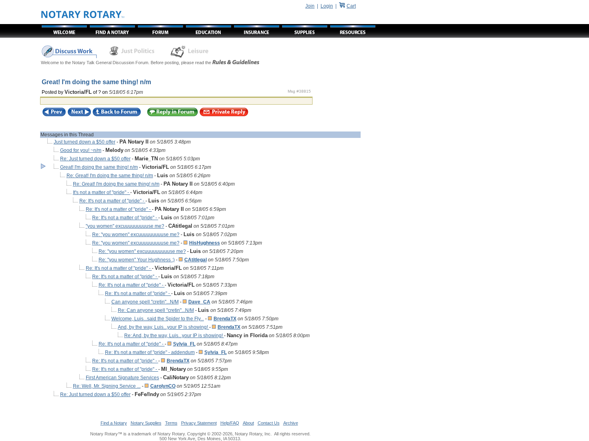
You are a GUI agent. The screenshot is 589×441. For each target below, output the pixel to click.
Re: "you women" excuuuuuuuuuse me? (136, 234)
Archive (290, 423)
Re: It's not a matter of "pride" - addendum (150, 352)
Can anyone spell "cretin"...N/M (145, 302)
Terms (171, 423)
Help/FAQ (229, 423)
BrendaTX (225, 319)
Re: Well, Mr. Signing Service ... (107, 386)
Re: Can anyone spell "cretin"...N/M (156, 310)
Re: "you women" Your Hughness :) (137, 260)
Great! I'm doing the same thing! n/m (99, 167)
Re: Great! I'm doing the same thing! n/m (110, 175)
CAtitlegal (195, 260)
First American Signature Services (122, 377)
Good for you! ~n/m (80, 150)
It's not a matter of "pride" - (101, 192)
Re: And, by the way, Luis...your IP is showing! (174, 335)
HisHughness (204, 243)
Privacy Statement (199, 423)
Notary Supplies (146, 423)
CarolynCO (162, 386)
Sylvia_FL (184, 344)
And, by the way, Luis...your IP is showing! (163, 327)
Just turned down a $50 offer (84, 142)
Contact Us (269, 423)
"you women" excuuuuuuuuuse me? (125, 226)
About (248, 423)
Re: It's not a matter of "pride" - (112, 201)
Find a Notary (114, 423)
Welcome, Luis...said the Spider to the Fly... (157, 319)
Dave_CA (199, 302)
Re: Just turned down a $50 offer (95, 159)
